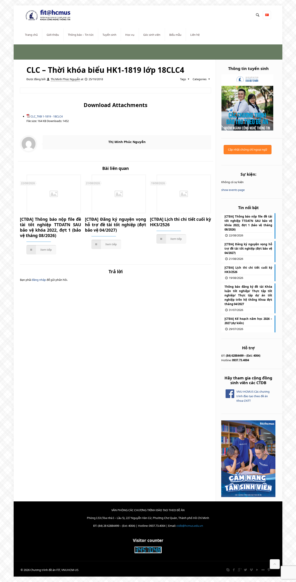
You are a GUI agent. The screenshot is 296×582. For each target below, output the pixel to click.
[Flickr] (263, 569)
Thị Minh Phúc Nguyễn (65, 79)
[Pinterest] (269, 569)
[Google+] (239, 569)
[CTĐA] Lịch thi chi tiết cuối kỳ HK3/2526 (180, 222)
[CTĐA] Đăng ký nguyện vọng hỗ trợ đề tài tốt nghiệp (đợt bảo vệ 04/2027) (115, 224)
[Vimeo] (251, 569)
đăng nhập (39, 280)
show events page (233, 190)
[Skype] (228, 569)
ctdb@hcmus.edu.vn (189, 526)
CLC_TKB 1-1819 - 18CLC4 (47, 116)
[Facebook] (233, 569)
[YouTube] (257, 569)
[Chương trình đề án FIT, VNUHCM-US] (49, 15)
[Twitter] (245, 569)
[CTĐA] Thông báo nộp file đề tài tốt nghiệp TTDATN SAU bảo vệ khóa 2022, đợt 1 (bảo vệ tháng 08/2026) (50, 227)
